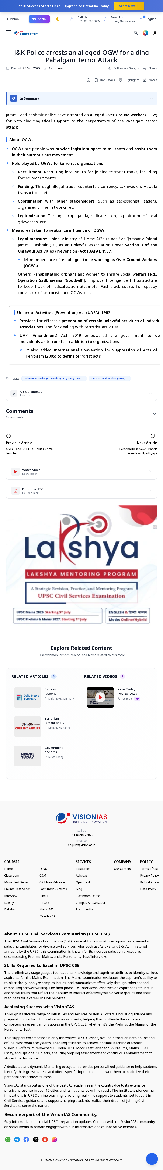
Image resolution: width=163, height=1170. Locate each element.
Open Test (83, 882)
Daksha (9, 909)
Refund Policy (149, 882)
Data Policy (148, 889)
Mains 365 (46, 909)
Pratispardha (84, 909)
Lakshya (9, 903)
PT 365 (44, 903)
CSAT (43, 875)
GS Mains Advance (52, 882)
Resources (83, 869)
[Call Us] (71, 19)
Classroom (11, 875)
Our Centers (122, 869)
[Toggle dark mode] (57, 19)
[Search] (136, 33)
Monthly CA (47, 916)
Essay (43, 869)
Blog (79, 889)
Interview (10, 896)
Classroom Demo (88, 896)
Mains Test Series (16, 882)
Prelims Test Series (17, 889)
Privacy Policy (149, 875)
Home (8, 869)
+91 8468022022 (81, 835)
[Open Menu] (152, 1159)
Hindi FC (45, 896)
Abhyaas (81, 875)
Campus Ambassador (90, 903)
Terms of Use (149, 869)
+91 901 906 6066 (89, 21)
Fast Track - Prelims (53, 889)
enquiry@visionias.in (81, 845)
